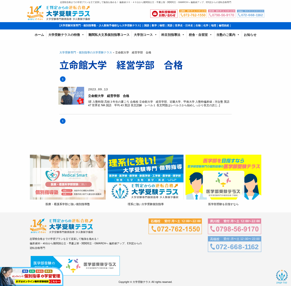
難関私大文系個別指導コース (109, 34)
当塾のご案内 (225, 34)
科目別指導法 (170, 34)
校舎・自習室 (198, 34)
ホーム (39, 34)
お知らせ (250, 34)
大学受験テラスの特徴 (64, 34)
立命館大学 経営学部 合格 (108, 95)
